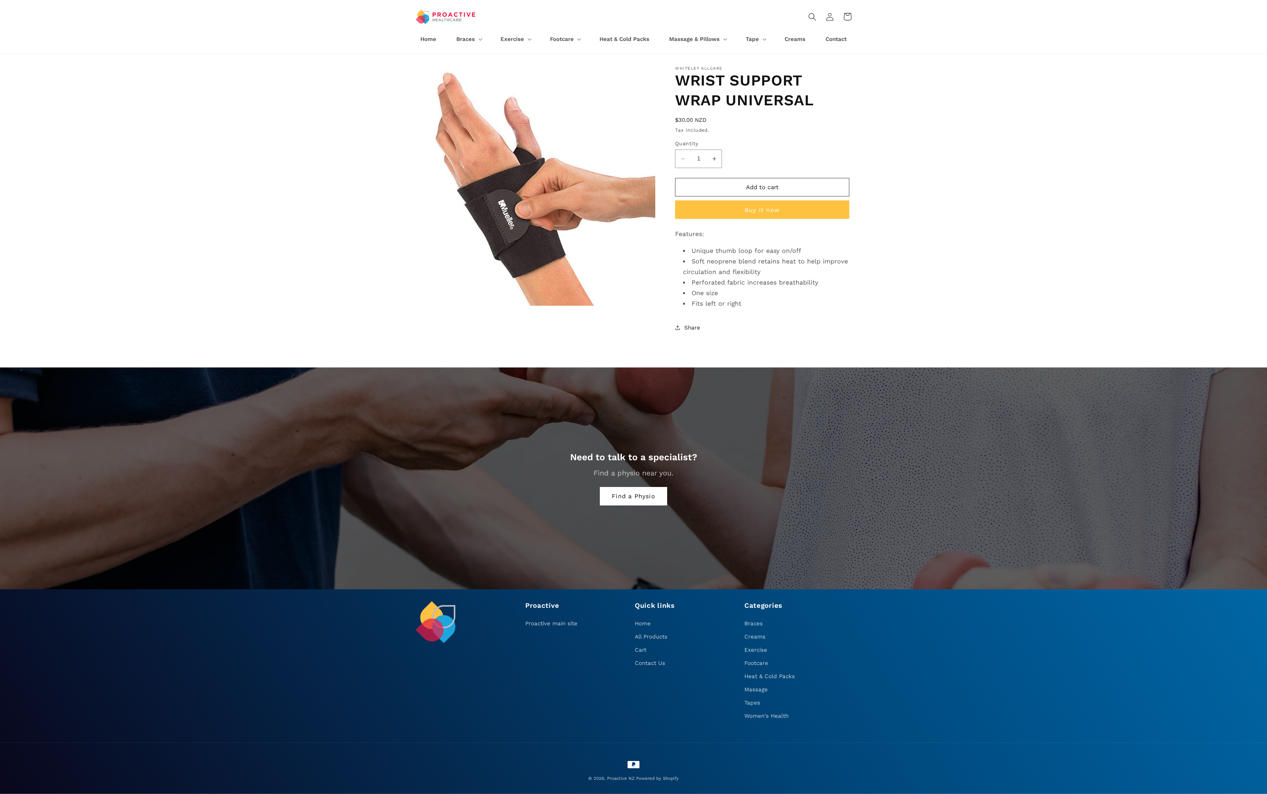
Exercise (755, 649)
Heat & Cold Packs (769, 676)
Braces (753, 623)
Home (643, 623)
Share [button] (692, 327)
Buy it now (762, 209)
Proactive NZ (620, 778)
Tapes (752, 702)
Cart (640, 649)
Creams (754, 636)
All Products (651, 636)
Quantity (686, 143)
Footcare (756, 663)
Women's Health (766, 715)
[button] (468, 39)
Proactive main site (551, 623)
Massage (756, 689)
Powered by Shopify (657, 778)
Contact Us (650, 663)
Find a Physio (633, 496)
